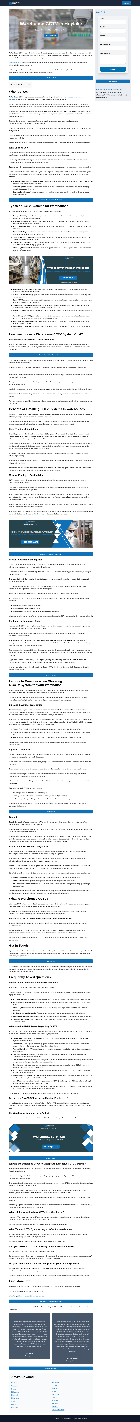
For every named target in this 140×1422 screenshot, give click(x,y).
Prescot (54, 1397)
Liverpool (42, 1296)
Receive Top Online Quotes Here (51, 554)
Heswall (26, 1296)
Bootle (13, 1404)
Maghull (54, 1388)
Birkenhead (34, 1296)
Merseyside (15, 1398)
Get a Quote (50, 35)
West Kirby (12, 1296)
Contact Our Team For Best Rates (51, 199)
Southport (55, 1403)
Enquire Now (51, 811)
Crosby (13, 1401)
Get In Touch (113, 81)
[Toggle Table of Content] (27, 84)
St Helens (55, 1400)
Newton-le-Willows (58, 1409)
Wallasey (20, 1296)
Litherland (14, 1407)
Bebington (55, 1382)
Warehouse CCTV (15, 62)
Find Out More (51, 675)
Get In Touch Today (51, 78)
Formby (54, 1385)
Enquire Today (51, 1158)
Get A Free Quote (50, 1368)
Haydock (55, 1406)
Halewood (55, 1394)
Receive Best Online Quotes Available (51, 355)
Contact (126, 3)
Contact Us (51, 961)
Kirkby (54, 1391)
